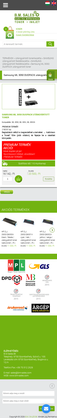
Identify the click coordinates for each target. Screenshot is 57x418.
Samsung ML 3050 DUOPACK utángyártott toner (25, 65)
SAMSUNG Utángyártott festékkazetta (28, 59)
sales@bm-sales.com (21, 372)
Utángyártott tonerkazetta (28, 58)
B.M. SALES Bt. (31, 416)
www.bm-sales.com (18, 375)
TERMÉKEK (8, 58)
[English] (53, 3)
